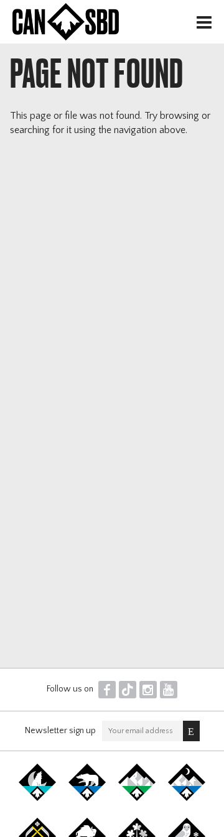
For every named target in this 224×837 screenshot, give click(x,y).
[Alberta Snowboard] (186, 798)
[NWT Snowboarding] (87, 798)
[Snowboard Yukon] (37, 798)
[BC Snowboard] (137, 798)
